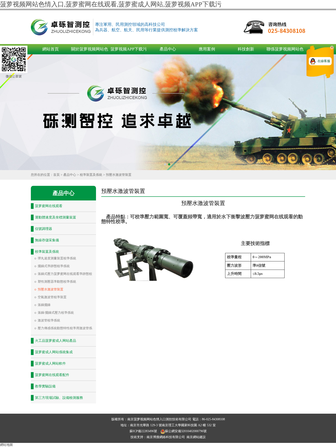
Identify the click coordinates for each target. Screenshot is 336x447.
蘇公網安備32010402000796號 (186, 431)
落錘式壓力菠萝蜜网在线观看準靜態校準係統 (70, 274)
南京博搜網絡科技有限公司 (166, 437)
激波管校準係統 (49, 320)
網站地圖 (6, 445)
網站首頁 (50, 49)
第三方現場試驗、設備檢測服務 (59, 398)
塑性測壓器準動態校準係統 (57, 281)
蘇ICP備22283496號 (144, 431)
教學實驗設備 (45, 386)
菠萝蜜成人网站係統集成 (54, 352)
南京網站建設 (196, 437)
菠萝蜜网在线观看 (48, 206)
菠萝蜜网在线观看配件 (52, 375)
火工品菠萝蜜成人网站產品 (55, 340)
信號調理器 (43, 229)
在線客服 (323, 61)
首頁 (56, 174)
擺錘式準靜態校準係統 (54, 266)
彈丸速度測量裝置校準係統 (57, 258)
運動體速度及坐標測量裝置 (55, 217)
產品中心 (168, 49)
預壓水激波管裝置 (118, 174)
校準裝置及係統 (91, 174)
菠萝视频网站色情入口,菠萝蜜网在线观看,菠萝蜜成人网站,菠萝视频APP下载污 (110, 4)
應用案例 (207, 49)
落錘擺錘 (44, 305)
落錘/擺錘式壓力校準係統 (56, 312)
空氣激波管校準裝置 (52, 297)
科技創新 (246, 49)
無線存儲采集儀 (47, 240)
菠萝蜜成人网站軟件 (50, 363)
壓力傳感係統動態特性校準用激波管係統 (66, 328)
